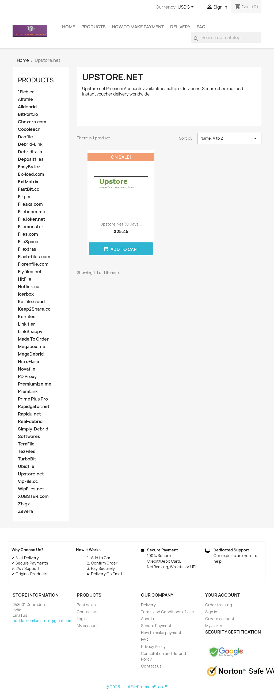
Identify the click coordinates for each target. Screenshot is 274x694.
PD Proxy (27, 376)
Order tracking (218, 604)
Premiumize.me (34, 384)
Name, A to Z (229, 138)
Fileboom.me (31, 212)
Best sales (86, 604)
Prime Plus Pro (33, 399)
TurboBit (27, 459)
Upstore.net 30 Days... (121, 224)
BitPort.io (28, 114)
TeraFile (26, 444)
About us (149, 618)
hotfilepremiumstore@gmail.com (42, 620)
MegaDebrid (31, 354)
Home (68, 27)
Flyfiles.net (30, 271)
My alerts (213, 625)
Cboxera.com (32, 122)
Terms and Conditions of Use (167, 611)
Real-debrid (30, 421)
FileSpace (28, 242)
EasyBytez (29, 167)
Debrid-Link (30, 144)
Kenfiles (26, 316)
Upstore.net (31, 474)
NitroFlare (28, 361)
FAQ (201, 27)
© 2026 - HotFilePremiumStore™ (137, 687)
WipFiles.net (31, 489)
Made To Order (33, 339)
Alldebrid (27, 107)
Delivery (180, 27)
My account (87, 625)
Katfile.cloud (31, 301)
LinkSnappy (30, 331)
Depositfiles (31, 159)
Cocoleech (29, 129)
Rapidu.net (29, 414)
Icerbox (26, 294)
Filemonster (30, 227)
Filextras (27, 249)
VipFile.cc (28, 481)
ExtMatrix (28, 182)
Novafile (26, 369)
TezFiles (26, 451)
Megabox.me (31, 346)
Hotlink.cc (28, 286)
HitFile (24, 279)
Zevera (25, 511)
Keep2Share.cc (34, 309)
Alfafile (25, 99)
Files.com (28, 234)
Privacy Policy (153, 646)
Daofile (25, 137)
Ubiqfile (26, 466)
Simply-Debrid (33, 429)
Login (82, 618)
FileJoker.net (31, 219)
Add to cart (124, 249)
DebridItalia (30, 152)
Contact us (87, 611)
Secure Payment (156, 625)
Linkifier (26, 324)
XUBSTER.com (33, 496)
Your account (222, 595)
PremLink (28, 391)
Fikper (24, 197)
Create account (219, 618)
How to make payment (138, 27)
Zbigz (24, 504)
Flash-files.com (34, 257)
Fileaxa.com (30, 204)
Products (93, 27)
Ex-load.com (31, 174)
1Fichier (26, 92)
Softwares (29, 436)
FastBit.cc (28, 189)
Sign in (211, 611)
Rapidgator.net (34, 406)
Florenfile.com (33, 264)
